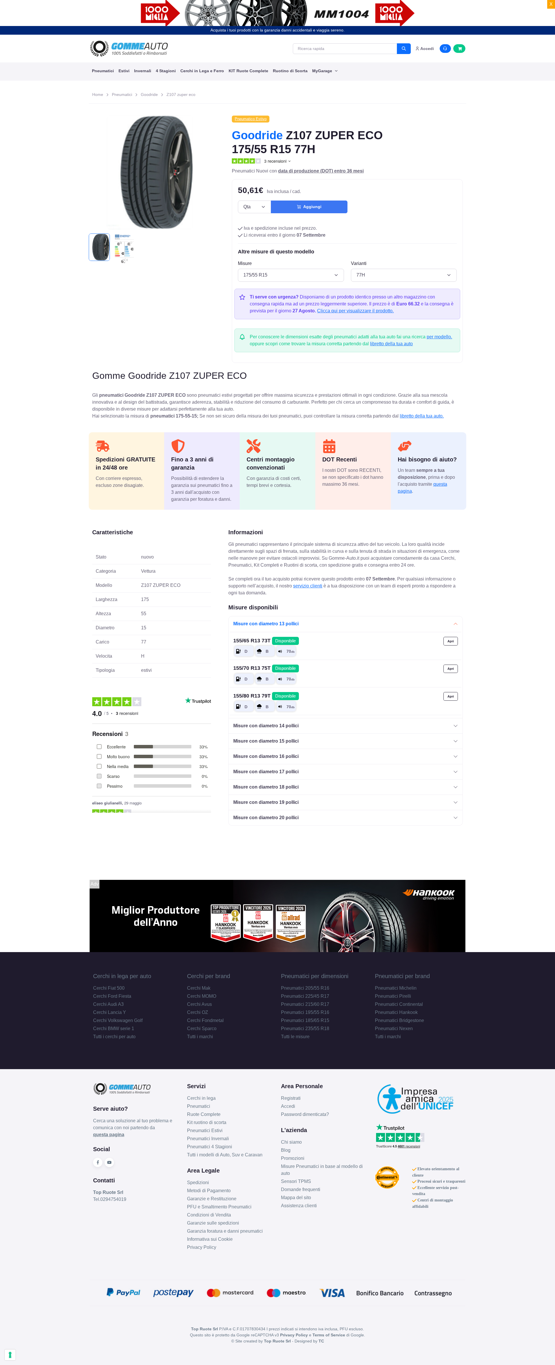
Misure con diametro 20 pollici (266, 817)
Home (97, 94)
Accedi (288, 1106)
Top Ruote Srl (277, 1341)
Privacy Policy (201, 1247)
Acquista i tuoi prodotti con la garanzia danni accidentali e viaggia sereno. (277, 30)
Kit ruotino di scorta (206, 1122)
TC (321, 1341)
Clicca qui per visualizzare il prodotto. (355, 310)
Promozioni (292, 1158)
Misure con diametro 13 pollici (266, 623)
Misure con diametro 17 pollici (266, 771)
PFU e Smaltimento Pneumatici (219, 1206)
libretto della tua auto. (422, 415)
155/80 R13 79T (264, 696)
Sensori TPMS (296, 1181)
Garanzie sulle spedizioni (213, 1223)
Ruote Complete (204, 1114)
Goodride (149, 94)
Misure (245, 263)
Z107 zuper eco (180, 94)
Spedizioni (198, 1182)
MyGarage (322, 70)
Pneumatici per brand (402, 976)
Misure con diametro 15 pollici (266, 741)
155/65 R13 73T (264, 640)
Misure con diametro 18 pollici (266, 786)
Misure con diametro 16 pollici (266, 756)
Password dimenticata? (305, 1114)
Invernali (142, 70)
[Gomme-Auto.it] (129, 48)
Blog (286, 1150)
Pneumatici (103, 70)
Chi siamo (291, 1142)
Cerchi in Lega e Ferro (202, 70)
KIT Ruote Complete (248, 70)
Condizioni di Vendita (209, 1214)
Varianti (359, 263)
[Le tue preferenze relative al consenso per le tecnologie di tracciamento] (10, 1354)
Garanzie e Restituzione (211, 1198)
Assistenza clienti (299, 1205)
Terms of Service (328, 1335)
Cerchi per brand (208, 976)
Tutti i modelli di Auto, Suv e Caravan (224, 1154)
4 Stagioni (166, 70)
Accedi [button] (426, 48)
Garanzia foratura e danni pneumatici (225, 1231)
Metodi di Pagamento (209, 1190)
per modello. (439, 336)
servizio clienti (307, 585)
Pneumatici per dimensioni (314, 976)
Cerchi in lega (201, 1098)
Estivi (124, 70)
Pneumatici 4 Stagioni (209, 1146)
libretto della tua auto (391, 343)
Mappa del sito (296, 1197)
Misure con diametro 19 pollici (266, 802)
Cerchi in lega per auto (122, 976)
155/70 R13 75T (264, 668)
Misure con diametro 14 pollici (266, 725)
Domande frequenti (300, 1189)
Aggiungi (311, 206)
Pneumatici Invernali (208, 1138)
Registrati (291, 1098)
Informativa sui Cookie (210, 1239)
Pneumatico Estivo (251, 119)
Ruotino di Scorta (290, 70)
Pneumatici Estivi (205, 1130)
